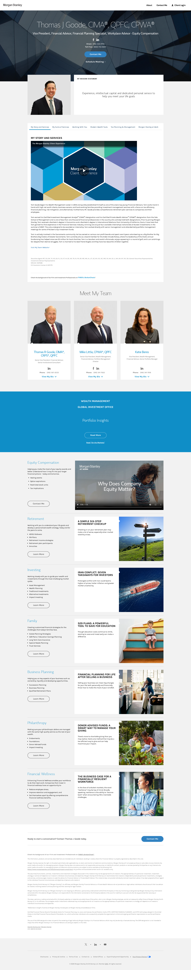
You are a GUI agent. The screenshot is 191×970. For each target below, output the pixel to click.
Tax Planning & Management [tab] (123, 127)
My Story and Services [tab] (40, 127)
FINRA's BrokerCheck (86, 277)
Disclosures (44, 957)
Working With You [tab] (79, 127)
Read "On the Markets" (95, 443)
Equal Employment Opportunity (118, 957)
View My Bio (48, 376)
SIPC (106, 964)
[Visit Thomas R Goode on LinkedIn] (49, 369)
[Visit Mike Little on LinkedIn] (97, 369)
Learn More (41, 554)
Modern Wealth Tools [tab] (99, 127)
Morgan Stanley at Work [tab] (148, 127)
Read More (98, 435)
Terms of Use (73, 957)
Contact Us (85, 957)
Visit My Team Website (40, 247)
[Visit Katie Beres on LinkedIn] (142, 369)
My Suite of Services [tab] (60, 127)
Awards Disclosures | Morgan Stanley (39, 927)
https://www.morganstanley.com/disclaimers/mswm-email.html (50, 869)
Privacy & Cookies (58, 957)
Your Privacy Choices (140, 957)
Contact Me (95, 54)
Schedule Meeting (95, 62)
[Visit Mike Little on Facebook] (93, 369)
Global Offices (98, 957)
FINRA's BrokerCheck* (86, 855)
